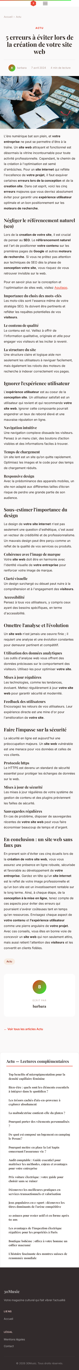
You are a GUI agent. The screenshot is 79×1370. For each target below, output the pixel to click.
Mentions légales (14, 1339)
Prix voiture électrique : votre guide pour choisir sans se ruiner (36, 1179)
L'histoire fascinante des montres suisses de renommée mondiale (38, 1256)
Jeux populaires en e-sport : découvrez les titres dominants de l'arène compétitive (37, 1205)
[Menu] (45, 3)
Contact (9, 1346)
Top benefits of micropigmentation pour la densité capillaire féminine (37, 1076)
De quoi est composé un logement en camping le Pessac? (39, 1136)
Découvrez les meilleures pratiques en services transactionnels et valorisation (35, 1192)
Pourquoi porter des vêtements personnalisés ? (39, 1123)
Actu (18, 16)
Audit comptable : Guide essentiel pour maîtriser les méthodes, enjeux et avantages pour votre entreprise (38, 1164)
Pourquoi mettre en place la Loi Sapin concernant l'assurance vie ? (34, 1149)
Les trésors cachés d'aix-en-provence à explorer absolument (34, 1102)
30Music (12, 1291)
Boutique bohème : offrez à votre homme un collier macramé (38, 1243)
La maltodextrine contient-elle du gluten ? (37, 1113)
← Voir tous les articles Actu (23, 1029)
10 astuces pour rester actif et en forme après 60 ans (39, 1217)
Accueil (8, 16)
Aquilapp (60, 287)
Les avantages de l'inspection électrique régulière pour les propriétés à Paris (35, 1230)
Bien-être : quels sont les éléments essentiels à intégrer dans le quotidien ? (39, 1089)
